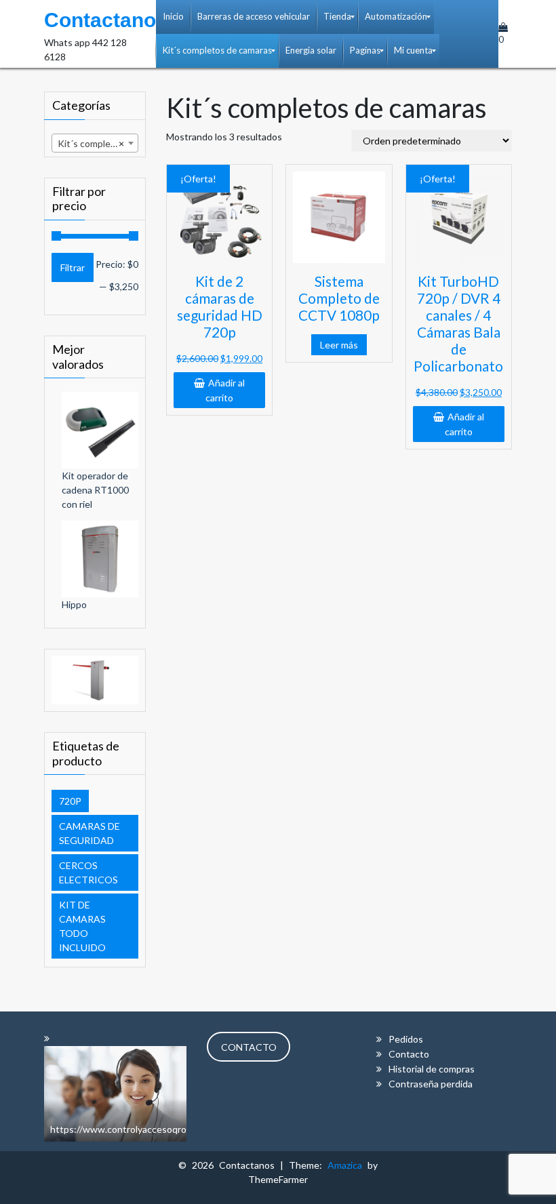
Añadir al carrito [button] (225, 390)
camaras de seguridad (89, 833)
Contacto (409, 1054)
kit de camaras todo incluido (82, 926)
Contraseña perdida (431, 1083)
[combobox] (95, 143)
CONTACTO (249, 1047)
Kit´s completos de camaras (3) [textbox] (98, 143)
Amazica (347, 1165)
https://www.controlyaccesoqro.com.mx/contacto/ (157, 1129)
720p (70, 801)
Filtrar (72, 267)
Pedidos (406, 1039)
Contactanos (105, 20)
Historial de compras (432, 1069)
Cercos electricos (88, 872)
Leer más (339, 344)
